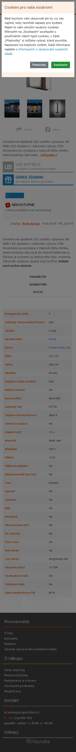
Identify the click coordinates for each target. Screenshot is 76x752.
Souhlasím (61, 64)
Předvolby (39, 64)
